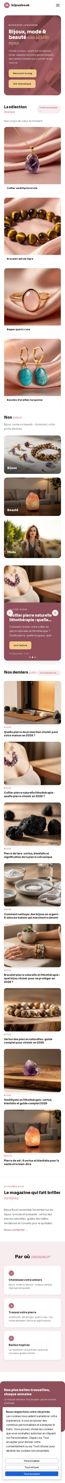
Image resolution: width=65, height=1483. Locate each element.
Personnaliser (32, 1460)
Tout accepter (32, 1473)
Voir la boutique (22, 83)
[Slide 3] (35, 657)
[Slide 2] (32, 657)
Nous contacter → (16, 1230)
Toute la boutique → (48, 109)
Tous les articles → (49, 672)
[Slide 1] (29, 657)
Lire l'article (20, 645)
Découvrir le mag (22, 73)
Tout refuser (31, 1467)
